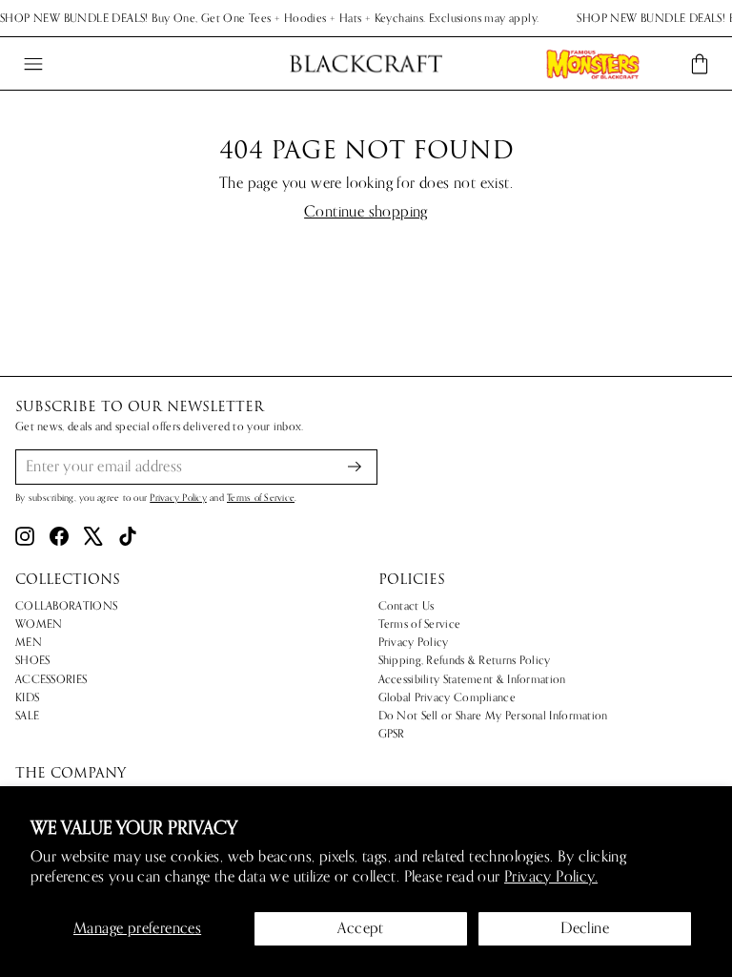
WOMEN (39, 624)
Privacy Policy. (551, 876)
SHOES (33, 660)
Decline (584, 928)
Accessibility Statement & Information (472, 679)
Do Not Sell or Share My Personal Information (493, 715)
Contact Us (406, 605)
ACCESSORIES (51, 679)
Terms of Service (261, 498)
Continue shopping (366, 212)
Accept (360, 928)
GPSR (391, 733)
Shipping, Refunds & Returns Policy (464, 660)
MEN (28, 642)
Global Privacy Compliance (447, 697)
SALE (27, 715)
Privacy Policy (178, 498)
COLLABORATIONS (66, 605)
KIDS (27, 697)
